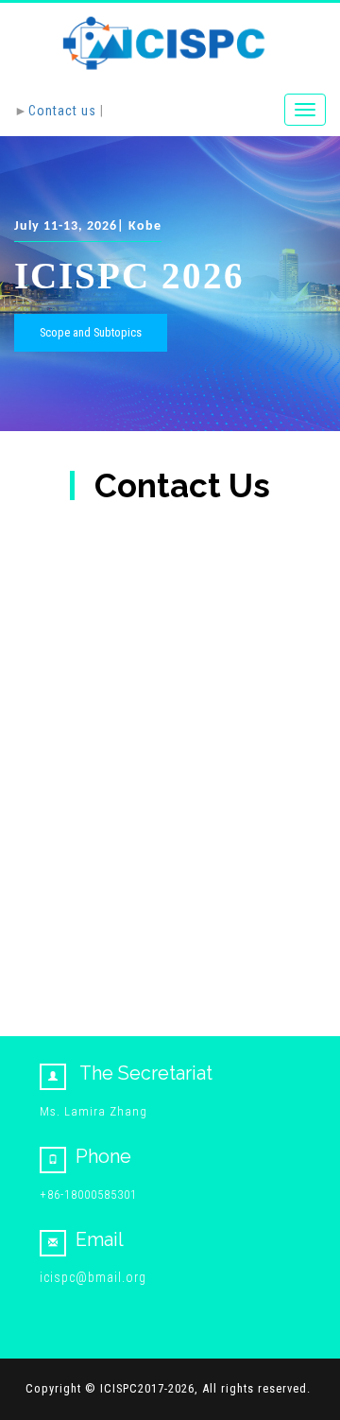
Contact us (62, 110)
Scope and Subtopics (91, 332)
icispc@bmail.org (93, 1277)
